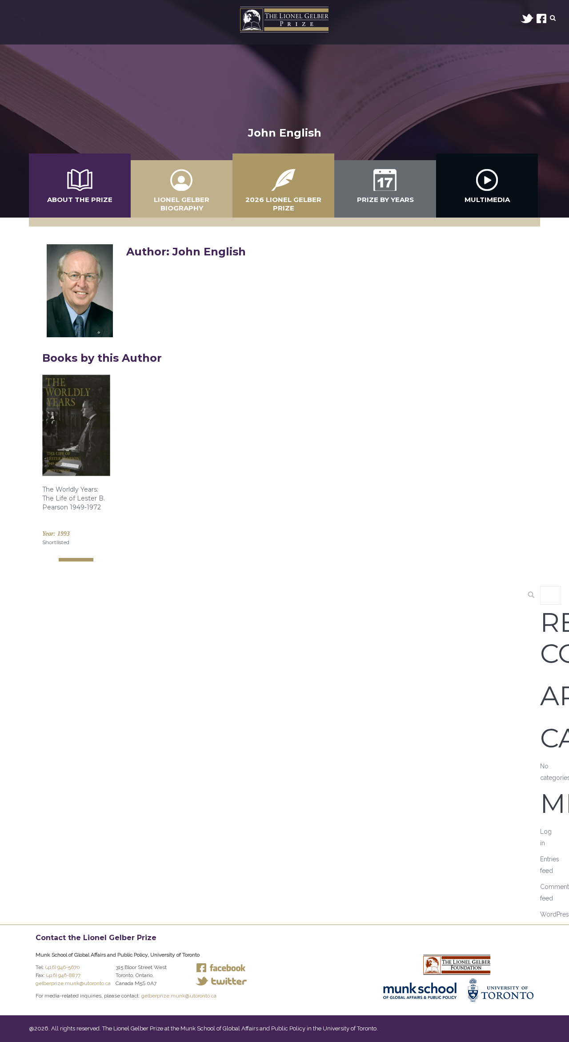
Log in (546, 837)
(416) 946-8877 (63, 975)
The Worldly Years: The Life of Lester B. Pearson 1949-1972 (73, 498)
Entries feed (549, 865)
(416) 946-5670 (62, 967)
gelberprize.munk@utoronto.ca (73, 983)
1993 (63, 533)
